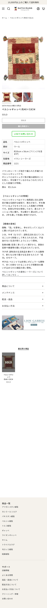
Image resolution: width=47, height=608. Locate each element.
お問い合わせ (7, 598)
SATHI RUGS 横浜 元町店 (11, 105)
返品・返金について (10, 579)
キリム (4, 540)
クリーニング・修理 (10, 594)
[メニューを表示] (3, 9)
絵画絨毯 (5, 554)
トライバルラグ (8, 544)
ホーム (4, 18)
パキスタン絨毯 (8, 516)
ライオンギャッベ (9, 535)
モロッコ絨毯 (7, 549)
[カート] (43, 9)
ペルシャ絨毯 (7, 521)
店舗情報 (5, 570)
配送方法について (9, 584)
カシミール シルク (9, 511)
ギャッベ (5, 530)
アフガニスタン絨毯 (10, 507)
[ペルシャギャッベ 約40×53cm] (8, 362)
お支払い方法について (11, 589)
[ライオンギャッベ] (23, 322)
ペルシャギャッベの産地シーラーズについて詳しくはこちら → (22, 273)
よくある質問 (7, 575)
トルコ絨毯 (6, 525)
